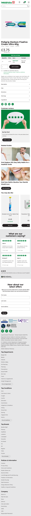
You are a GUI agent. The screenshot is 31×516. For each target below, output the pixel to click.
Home (2, 46)
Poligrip (12, 46)
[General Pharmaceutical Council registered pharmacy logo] (13, 321)
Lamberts (3, 434)
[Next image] (26, 24)
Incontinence (4, 403)
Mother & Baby (4, 362)
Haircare (3, 359)
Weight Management (6, 381)
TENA (2, 451)
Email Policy (4, 506)
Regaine (3, 448)
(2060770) (25, 335)
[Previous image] (4, 24)
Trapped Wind (4, 415)
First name (3, 295)
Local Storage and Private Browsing (9, 475)
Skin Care (3, 374)
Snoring (3, 412)
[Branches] (19, 2)
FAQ (2, 88)
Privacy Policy (4, 465)
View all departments (6, 384)
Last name (3, 300)
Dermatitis (3, 400)
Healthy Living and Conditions (8, 487)
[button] (28, 2)
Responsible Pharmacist (6, 513)
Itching (2, 407)
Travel (2, 376)
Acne (2, 391)
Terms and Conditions (6, 468)
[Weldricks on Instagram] (6, 331)
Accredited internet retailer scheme (13, 340)
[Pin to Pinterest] (9, 104)
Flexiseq (3, 429)
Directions (3, 92)
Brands (7, 46)
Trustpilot (27, 273)
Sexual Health (4, 371)
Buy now (10, 225)
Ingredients (4, 99)
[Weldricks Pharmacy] (8, 2)
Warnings (3, 96)
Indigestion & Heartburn (7, 405)
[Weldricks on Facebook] (2, 331)
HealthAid (3, 432)
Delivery (3, 501)
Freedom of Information (7, 477)
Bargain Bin (3, 355)
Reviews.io (20, 273)
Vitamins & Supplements (7, 378)
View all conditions (6, 420)
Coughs (3, 395)
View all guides (6, 188)
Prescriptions (4, 369)
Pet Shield (3, 441)
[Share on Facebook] (2, 104)
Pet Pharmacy (4, 364)
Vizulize (3, 453)
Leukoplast (3, 436)
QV (2, 446)
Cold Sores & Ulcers (6, 393)
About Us (3, 494)
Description (4, 84)
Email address (4, 306)
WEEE (2, 508)
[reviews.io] (6, 277)
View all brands (5, 456)
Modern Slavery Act (5, 470)
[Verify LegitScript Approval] (3, 326)
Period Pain (4, 410)
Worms (3, 417)
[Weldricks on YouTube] (10, 331)
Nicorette (3, 439)
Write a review (7, 140)
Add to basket (15, 66)
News (2, 499)
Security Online (4, 472)
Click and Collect (5, 504)
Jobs (2, 511)
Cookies (3, 463)
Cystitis (3, 398)
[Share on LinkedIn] (6, 104)
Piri (2, 443)
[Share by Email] (13, 104)
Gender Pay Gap (5, 480)
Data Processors (5, 482)
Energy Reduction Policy (7, 484)
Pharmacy (3, 366)
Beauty (2, 357)
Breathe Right (4, 427)
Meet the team (4, 496)
